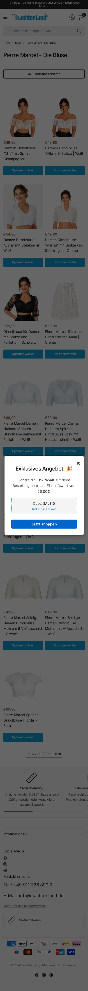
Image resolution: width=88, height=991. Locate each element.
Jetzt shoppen (44, 524)
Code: (44, 506)
